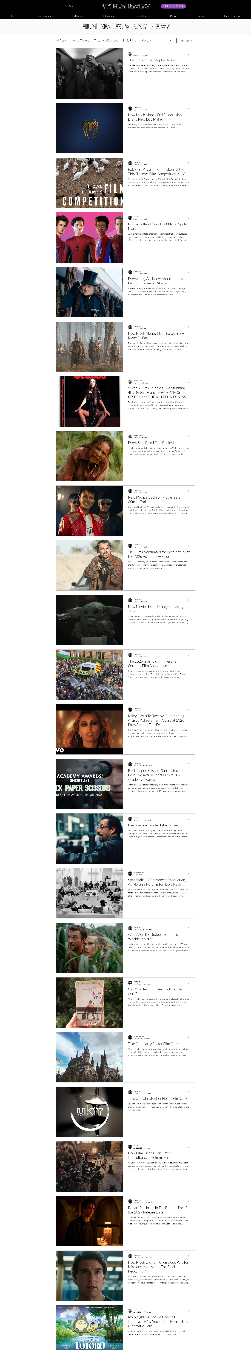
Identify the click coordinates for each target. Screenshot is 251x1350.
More (144, 40)
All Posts (61, 40)
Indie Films (129, 40)
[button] (201, 15)
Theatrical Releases (106, 40)
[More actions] (189, 53)
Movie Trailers (80, 40)
